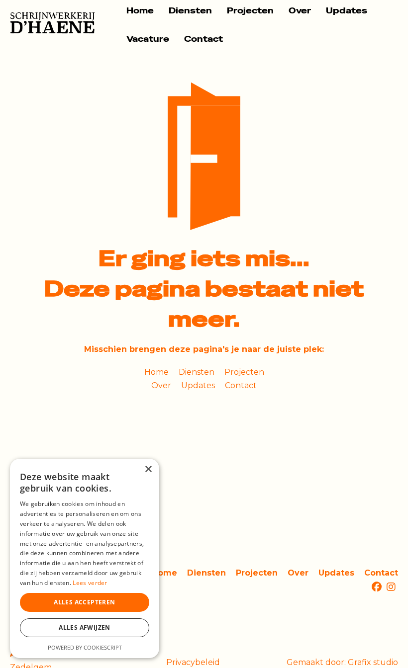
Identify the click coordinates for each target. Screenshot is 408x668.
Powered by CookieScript (85, 647)
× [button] (148, 469)
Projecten (250, 10)
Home (140, 10)
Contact (203, 39)
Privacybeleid (193, 662)
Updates (346, 10)
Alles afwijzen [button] (84, 627)
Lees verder (90, 583)
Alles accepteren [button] (84, 602)
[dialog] (84, 558)
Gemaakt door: (342, 662)
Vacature (147, 39)
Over (300, 10)
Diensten (190, 10)
